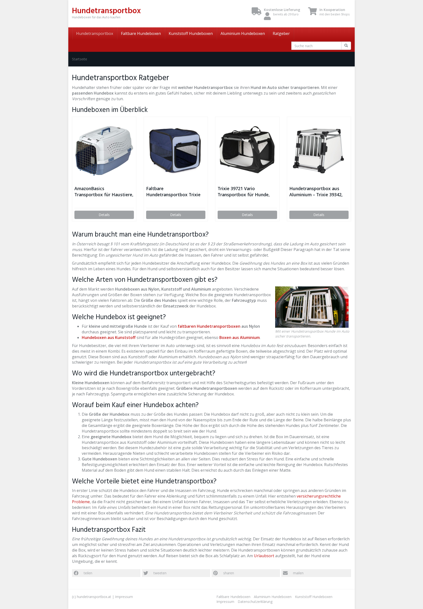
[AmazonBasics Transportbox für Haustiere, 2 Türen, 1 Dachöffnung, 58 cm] (104, 151)
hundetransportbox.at (94, 596)
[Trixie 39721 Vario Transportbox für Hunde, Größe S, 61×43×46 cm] (247, 151)
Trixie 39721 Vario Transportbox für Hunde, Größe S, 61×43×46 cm (244, 191)
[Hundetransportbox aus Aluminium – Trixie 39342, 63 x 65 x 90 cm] (319, 151)
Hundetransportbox (94, 33)
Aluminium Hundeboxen (243, 33)
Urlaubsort (264, 555)
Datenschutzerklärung (255, 601)
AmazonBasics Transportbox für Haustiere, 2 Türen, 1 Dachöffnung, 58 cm (103, 191)
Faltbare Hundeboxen (141, 33)
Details (104, 214)
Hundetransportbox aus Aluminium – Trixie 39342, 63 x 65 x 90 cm (316, 191)
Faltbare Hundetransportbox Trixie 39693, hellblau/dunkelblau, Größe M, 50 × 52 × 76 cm (174, 191)
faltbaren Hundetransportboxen (209, 326)
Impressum (124, 596)
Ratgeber (281, 33)
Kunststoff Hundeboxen (191, 33)
